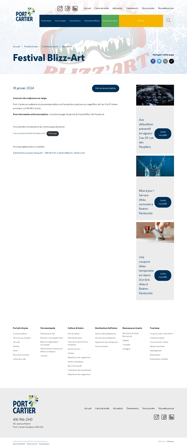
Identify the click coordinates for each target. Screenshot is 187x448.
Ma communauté (75, 366)
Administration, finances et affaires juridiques (51, 350)
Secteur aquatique (75, 362)
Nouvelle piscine (166, 8)
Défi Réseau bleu (75, 338)
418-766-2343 (23, 419)
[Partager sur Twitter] (159, 61)
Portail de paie (44, 444)
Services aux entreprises (105, 338)
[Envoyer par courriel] (165, 61)
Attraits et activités (157, 346)
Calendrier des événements (79, 370)
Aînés (15, 351)
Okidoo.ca (170, 441)
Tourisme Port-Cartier (159, 342)
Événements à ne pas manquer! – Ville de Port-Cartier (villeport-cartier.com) (49, 153)
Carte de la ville (102, 8)
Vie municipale (60, 21)
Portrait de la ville (47, 334)
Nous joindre (148, 8)
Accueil (87, 8)
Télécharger (52, 133)
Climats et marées (157, 338)
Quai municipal (101, 346)
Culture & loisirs (75, 21)
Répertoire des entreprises (106, 342)
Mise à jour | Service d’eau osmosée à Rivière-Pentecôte (146, 202)
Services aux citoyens (22, 338)
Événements (132, 8)
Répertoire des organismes (79, 357)
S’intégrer (126, 349)
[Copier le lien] (171, 61)
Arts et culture (73, 334)
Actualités (117, 8)
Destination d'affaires (92, 21)
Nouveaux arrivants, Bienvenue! (131, 335)
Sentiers (71, 353)
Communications (50, 47)
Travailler (126, 345)
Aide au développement (105, 334)
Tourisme (141, 21)
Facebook (99, 114)
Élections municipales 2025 (51, 338)
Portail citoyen (46, 21)
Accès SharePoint (19, 444)
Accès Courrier (32, 444)
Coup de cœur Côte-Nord (161, 334)
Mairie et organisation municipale (49, 343)
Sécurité (16, 342)
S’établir (126, 341)
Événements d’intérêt (159, 359)
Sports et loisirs (74, 349)
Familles (16, 346)
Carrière (43, 356)
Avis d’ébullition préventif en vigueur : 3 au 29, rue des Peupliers (146, 134)
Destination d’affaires (106, 328)
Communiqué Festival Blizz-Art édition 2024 (29, 133)
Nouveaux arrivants (110, 21)
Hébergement (156, 351)
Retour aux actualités (105, 88)
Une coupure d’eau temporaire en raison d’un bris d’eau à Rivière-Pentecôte (146, 275)
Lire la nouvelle (163, 133)
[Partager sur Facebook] (153, 61)
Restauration (155, 355)
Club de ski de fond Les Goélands (78, 343)
